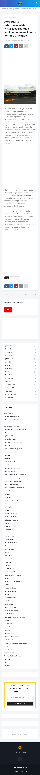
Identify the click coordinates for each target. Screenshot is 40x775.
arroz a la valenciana (11, 419)
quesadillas (8, 624)
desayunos (8, 497)
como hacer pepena (11, 484)
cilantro (7, 458)
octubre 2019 (20, 391)
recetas (7, 630)
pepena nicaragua (10, 591)
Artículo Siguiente (31, 295)
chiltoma (7, 455)
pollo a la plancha (10, 598)
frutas (6, 523)
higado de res (9, 536)
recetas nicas (8, 640)
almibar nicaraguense (11, 416)
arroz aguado (8, 423)
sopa (6, 646)
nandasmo (8, 565)
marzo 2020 (20, 375)
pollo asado (8, 601)
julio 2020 (20, 362)
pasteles (7, 578)
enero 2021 (20, 355)
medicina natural (10, 549)
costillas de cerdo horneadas (14, 488)
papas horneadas (10, 572)
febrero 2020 (20, 378)
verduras (7, 662)
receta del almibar (10, 627)
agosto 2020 (20, 359)
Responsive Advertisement (20, 734)
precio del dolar (9, 614)
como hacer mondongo (12, 478)
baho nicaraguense (10, 439)
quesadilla (7, 620)
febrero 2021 (20, 352)
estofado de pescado (11, 517)
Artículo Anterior (8, 295)
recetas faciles (9, 633)
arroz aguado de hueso (12, 426)
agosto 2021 (20, 346)
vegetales (7, 659)
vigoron (7, 666)
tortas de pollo (9, 653)
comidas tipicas (9, 471)
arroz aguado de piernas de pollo (15, 429)
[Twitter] (11, 46)
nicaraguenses (9, 568)
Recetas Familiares (29, 9)
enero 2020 (20, 381)
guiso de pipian (9, 526)
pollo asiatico (8, 604)
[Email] (21, 46)
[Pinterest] (16, 46)
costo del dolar (9, 491)
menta (6, 552)
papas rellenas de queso (12, 575)
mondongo (8, 556)
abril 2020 (20, 372)
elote (6, 504)
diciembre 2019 (20, 385)
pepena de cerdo (10, 588)
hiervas (6, 533)
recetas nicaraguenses (12, 637)
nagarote (7, 562)
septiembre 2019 (20, 394)
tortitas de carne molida (12, 656)
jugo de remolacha (10, 543)
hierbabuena (8, 530)
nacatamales (8, 559)
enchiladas (7, 510)
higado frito (8, 539)
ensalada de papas (10, 513)
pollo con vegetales (10, 607)
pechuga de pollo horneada (13, 581)
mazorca (7, 546)
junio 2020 (20, 365)
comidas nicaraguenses (12, 468)
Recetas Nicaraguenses (11, 9)
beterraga (7, 445)
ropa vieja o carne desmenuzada (15, 643)
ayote (6, 432)
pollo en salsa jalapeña (11, 611)
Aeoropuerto (13, 17)
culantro (7, 494)
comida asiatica (9, 462)
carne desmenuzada (11, 452)
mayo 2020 (20, 368)
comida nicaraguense (11, 465)
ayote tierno (8, 436)
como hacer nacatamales (13, 481)
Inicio (6, 17)
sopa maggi (8, 649)
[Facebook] (6, 46)
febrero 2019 (20, 397)
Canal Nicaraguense (20, 771)
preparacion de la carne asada (14, 617)
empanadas (8, 507)
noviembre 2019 (20, 388)
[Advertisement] (21, 67)
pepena (6, 585)
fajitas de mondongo (11, 520)
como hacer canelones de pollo (15, 475)
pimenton (7, 594)
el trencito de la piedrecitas (13, 500)
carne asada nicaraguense (13, 449)
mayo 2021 (20, 349)
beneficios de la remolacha (13, 442)
